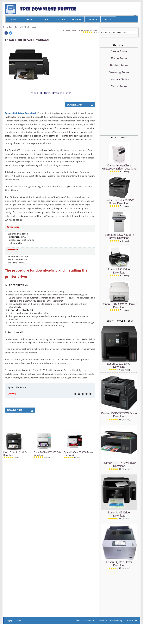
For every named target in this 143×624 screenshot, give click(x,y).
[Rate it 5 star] (90, 394)
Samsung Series (119, 72)
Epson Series (119, 58)
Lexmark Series (119, 79)
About (78, 620)
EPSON (45, 19)
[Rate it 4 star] (86, 394)
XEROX (108, 19)
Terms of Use (131, 620)
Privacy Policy (116, 620)
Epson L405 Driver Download (119, 514)
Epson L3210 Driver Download (119, 365)
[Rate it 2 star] (79, 394)
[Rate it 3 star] (83, 394)
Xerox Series (119, 86)
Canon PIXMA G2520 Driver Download (119, 306)
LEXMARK (92, 19)
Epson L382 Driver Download (119, 271)
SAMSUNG (77, 19)
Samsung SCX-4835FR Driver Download (119, 236)
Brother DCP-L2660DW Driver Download (119, 202)
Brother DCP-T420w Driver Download (119, 464)
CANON (29, 19)
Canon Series (119, 51)
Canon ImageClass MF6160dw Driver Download (119, 167)
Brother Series (119, 65)
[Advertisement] (74, 62)
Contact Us (89, 620)
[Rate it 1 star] (75, 394)
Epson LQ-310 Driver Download (119, 564)
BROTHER (60, 19)
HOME (13, 19)
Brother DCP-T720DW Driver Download (119, 415)
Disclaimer (102, 620)
